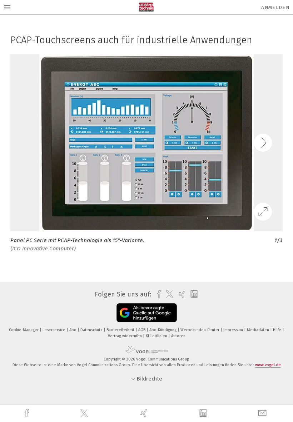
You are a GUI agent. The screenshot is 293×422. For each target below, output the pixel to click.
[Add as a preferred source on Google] (146, 312)
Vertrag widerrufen (125, 336)
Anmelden (275, 7)
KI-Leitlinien (157, 336)
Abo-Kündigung (163, 330)
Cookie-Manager (24, 330)
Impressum (233, 330)
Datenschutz (92, 330)
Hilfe (277, 330)
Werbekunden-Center (200, 330)
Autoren (178, 336)
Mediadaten (258, 330)
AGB (142, 330)
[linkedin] (204, 413)
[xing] (145, 413)
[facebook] (27, 413)
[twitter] (85, 413)
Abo (73, 330)
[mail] (263, 413)
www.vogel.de (268, 365)
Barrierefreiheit (120, 330)
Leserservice (54, 330)
